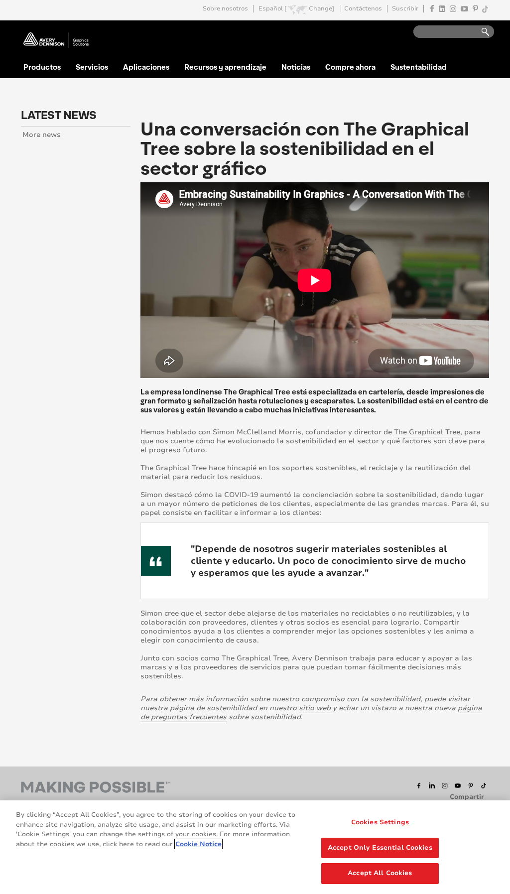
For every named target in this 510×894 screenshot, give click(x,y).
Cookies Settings (380, 822)
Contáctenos (363, 8)
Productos (42, 66)
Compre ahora (350, 66)
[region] (255, 847)
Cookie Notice (198, 844)
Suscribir (405, 8)
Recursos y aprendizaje (225, 66)
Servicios (92, 66)
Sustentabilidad (418, 66)
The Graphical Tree (427, 432)
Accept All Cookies (380, 873)
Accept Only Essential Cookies (380, 847)
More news (41, 134)
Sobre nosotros (225, 8)
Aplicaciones (146, 66)
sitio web (316, 708)
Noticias (295, 66)
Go (480, 32)
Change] (321, 8)
